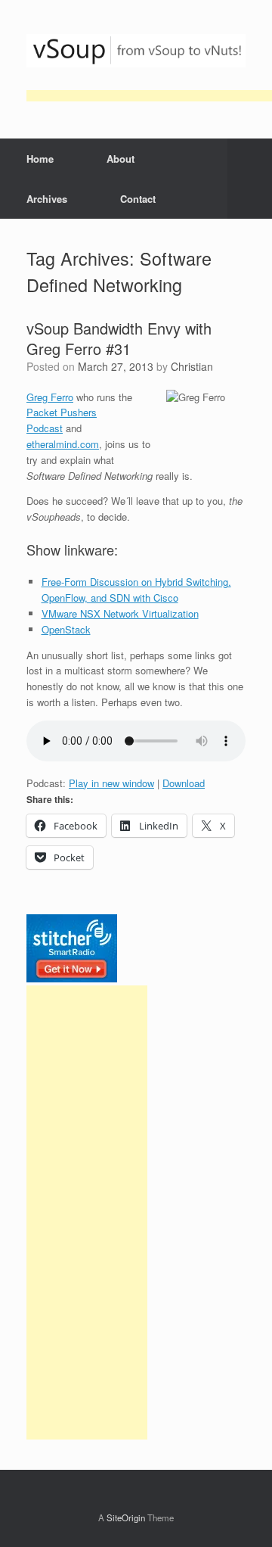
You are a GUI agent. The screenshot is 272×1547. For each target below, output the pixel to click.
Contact (138, 198)
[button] (249, 179)
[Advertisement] (86, 1212)
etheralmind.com (62, 444)
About (120, 158)
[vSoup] (136, 50)
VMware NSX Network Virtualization (120, 613)
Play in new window (111, 783)
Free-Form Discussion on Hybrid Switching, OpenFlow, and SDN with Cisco (136, 589)
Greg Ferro (49, 397)
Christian (192, 366)
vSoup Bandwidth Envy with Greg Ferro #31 (119, 338)
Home (40, 158)
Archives (46, 198)
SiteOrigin (126, 1517)
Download (183, 783)
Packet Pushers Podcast (61, 420)
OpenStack (66, 629)
